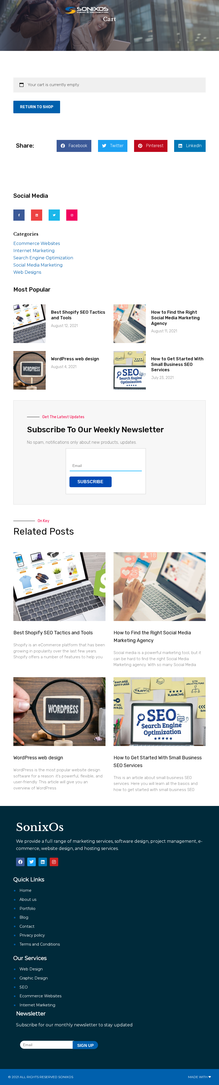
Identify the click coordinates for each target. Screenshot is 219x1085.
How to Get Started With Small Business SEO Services (177, 364)
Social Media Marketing (38, 265)
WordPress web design (75, 358)
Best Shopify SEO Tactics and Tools (53, 633)
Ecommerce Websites (36, 243)
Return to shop (36, 107)
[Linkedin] (36, 215)
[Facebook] (20, 862)
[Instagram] (71, 215)
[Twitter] (54, 215)
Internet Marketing (34, 250)
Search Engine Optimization (43, 257)
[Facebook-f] (19, 215)
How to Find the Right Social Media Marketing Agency (175, 318)
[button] (74, 146)
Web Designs (27, 272)
